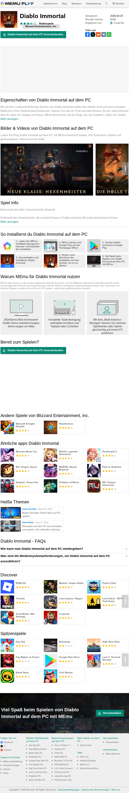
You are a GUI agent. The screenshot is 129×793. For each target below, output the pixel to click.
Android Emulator (88, 761)
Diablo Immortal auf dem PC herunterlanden (35, 34)
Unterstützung (93, 3)
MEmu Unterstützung (12, 761)
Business (76, 3)
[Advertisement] (64, 69)
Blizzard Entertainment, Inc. (41, 26)
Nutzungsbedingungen (69, 789)
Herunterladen (112, 713)
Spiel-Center (86, 745)
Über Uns (84, 757)
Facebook (8, 742)
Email (5, 773)
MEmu (17, 3)
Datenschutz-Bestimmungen (95, 789)
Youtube (7, 750)
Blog (64, 3)
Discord (6, 769)
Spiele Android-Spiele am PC (93, 768)
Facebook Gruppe (11, 765)
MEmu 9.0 (84, 764)
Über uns (116, 789)
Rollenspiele (46, 23)
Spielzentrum (50, 3)
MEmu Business (113, 754)
